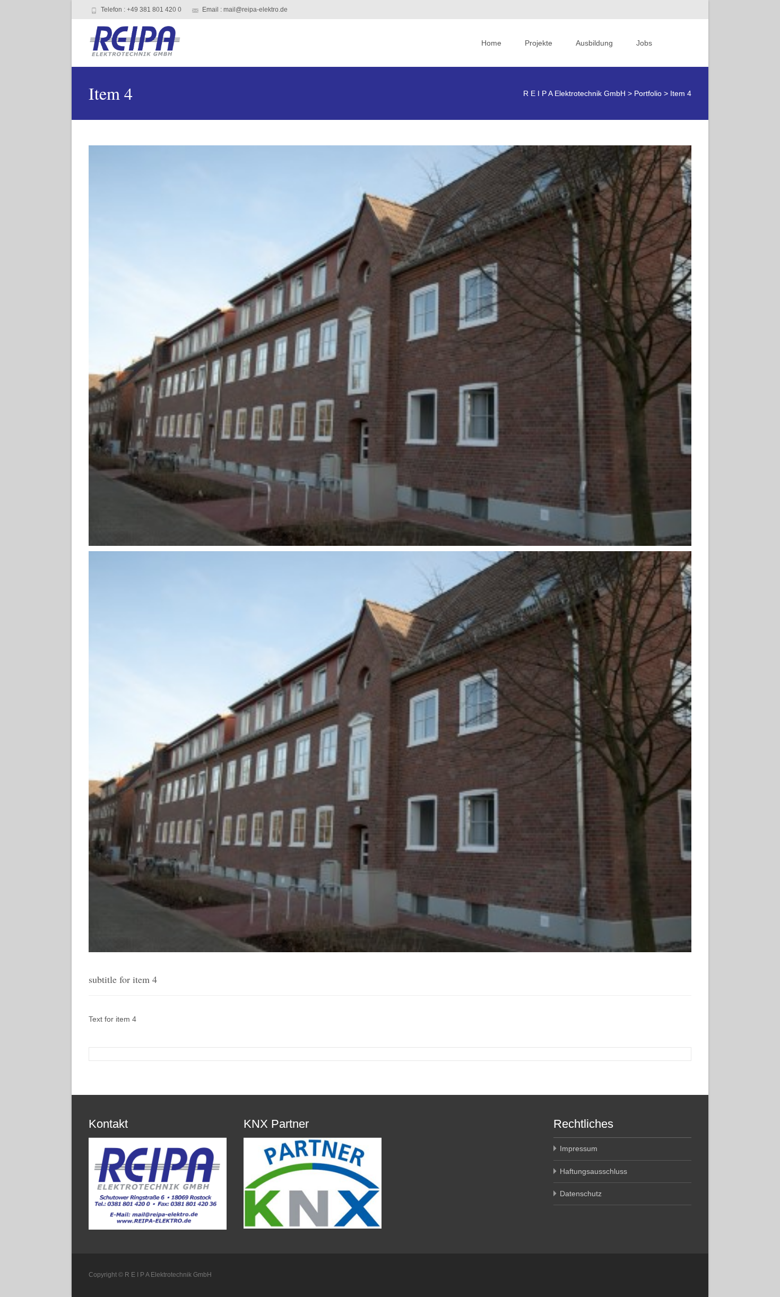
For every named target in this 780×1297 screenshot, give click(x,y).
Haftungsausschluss (593, 1171)
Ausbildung (594, 43)
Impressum (578, 1148)
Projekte (538, 43)
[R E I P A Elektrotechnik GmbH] (126, 40)
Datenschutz (581, 1193)
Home (491, 43)
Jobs (644, 43)
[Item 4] (390, 345)
